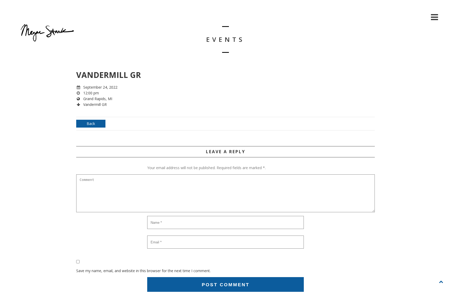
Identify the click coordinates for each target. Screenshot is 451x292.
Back (91, 123)
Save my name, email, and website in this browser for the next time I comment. (143, 270)
